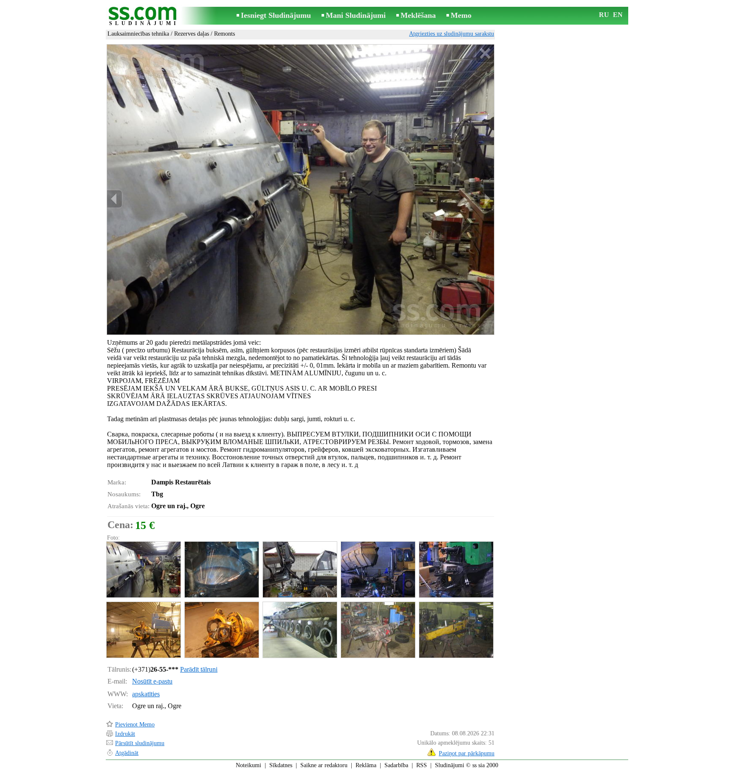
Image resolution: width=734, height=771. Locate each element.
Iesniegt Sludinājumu (276, 15)
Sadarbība (396, 765)
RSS (421, 765)
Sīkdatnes (280, 765)
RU (604, 14)
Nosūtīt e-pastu (152, 681)
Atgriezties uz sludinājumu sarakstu (451, 34)
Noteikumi (248, 765)
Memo (461, 15)
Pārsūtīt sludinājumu (139, 743)
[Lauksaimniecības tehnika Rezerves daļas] (143, 569)
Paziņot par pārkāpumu (466, 753)
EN (618, 14)
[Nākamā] (486, 199)
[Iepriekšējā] (114, 199)
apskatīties (146, 694)
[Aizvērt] (485, 54)
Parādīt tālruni (198, 669)
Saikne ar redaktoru (323, 765)
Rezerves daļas (191, 34)
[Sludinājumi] (144, 16)
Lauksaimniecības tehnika (138, 34)
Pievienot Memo (135, 724)
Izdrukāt (125, 734)
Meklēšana (418, 15)
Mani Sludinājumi (356, 15)
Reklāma (366, 765)
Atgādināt (126, 753)
